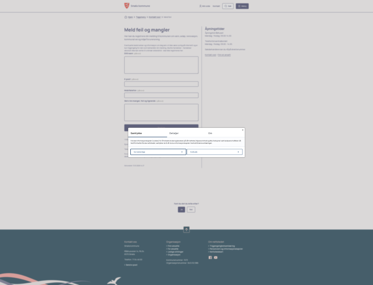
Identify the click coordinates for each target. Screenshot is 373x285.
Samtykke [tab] (136, 133)
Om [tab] (210, 133)
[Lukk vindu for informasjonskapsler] (242, 130)
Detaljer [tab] (174, 133)
